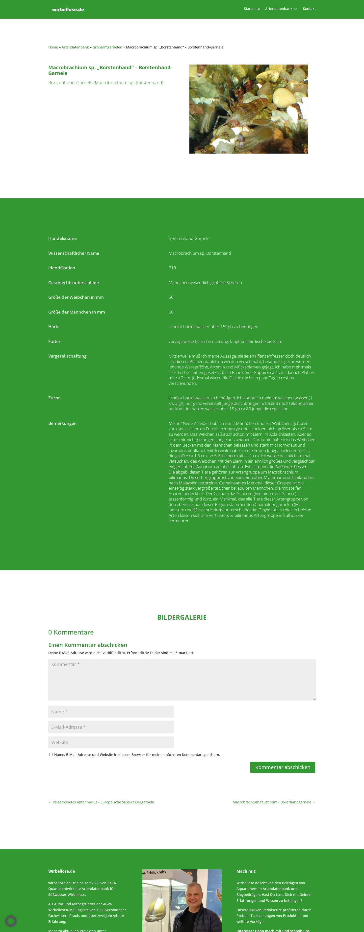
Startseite (252, 9)
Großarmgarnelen (107, 47)
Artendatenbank (278, 9)
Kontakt (309, 9)
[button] (11, 921)
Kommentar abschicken (282, 767)
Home (53, 47)
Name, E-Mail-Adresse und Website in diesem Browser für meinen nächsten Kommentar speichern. (137, 754)
